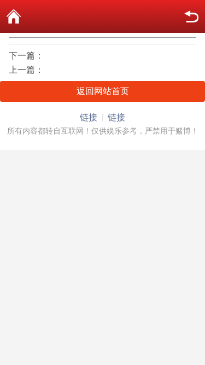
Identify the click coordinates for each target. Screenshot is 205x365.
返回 (191, 16)
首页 (13, 16)
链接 (88, 117)
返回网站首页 (103, 91)
